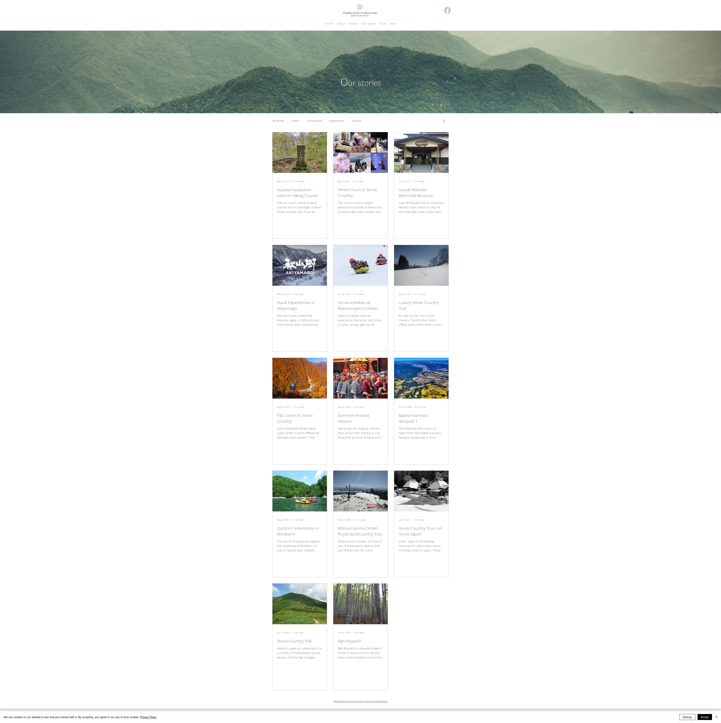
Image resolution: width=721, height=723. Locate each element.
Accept (705, 717)
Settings (687, 717)
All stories (278, 120)
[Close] (716, 717)
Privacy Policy (148, 717)
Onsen (295, 120)
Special (356, 120)
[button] (444, 121)
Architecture (314, 120)
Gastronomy (337, 120)
